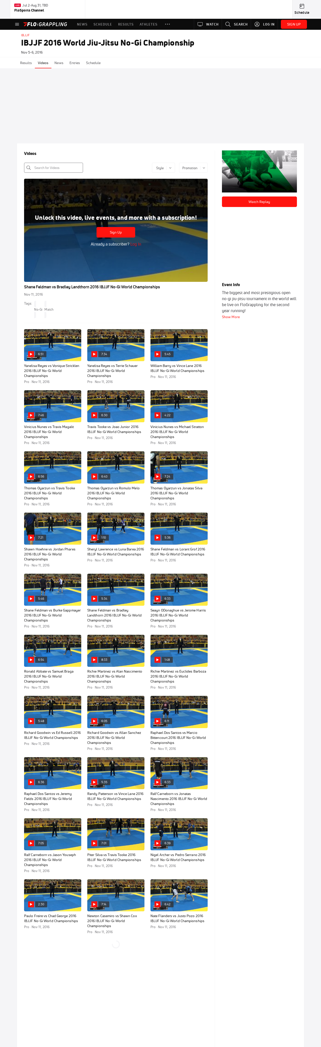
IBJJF (25, 35)
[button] (167, 24)
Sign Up (116, 232)
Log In (135, 244)
